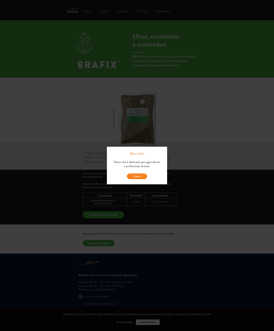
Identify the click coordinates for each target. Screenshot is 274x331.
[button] (137, 176)
